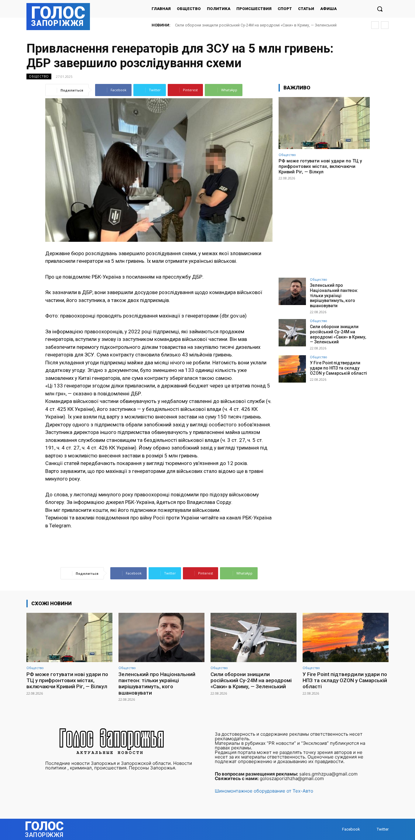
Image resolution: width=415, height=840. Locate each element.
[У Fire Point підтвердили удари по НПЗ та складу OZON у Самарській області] (292, 369)
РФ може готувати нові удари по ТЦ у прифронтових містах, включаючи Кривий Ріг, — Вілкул (320, 166)
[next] (385, 25)
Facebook (351, 829)
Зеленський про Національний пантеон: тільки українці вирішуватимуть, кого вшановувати (334, 295)
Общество (39, 76)
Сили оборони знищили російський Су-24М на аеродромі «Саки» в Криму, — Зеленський (338, 334)
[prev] (375, 25)
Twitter (383, 829)
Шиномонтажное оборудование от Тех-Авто (264, 791)
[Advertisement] (324, 226)
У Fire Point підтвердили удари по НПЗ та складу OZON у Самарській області (249, 25)
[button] (380, 9)
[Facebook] (336, 829)
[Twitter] (370, 829)
